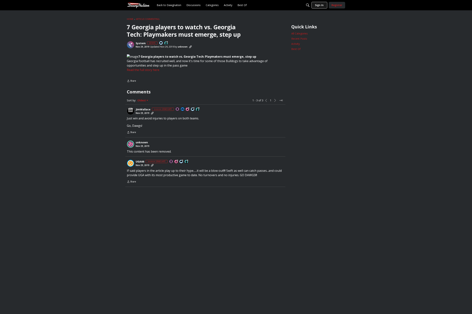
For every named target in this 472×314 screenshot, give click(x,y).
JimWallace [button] (143, 109)
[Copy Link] (190, 46)
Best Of (296, 49)
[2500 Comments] (181, 161)
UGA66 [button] (140, 161)
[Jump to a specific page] (281, 100)
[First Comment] (161, 43)
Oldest (142, 100)
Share (131, 81)
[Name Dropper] (177, 109)
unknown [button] (183, 46)
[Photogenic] (183, 109)
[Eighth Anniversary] (187, 109)
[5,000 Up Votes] (186, 161)
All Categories (299, 33)
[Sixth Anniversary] (176, 161)
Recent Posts (299, 38)
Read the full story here (143, 70)
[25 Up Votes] (166, 43)
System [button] (141, 43)
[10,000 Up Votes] (198, 109)
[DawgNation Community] (138, 5)
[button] (130, 44)
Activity (295, 44)
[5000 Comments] (193, 109)
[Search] (307, 5)
